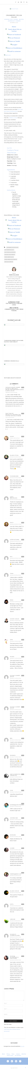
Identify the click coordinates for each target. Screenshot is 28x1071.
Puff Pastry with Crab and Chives (14, 304)
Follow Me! (22, 1046)
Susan (12, 436)
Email (5, 1008)
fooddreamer (14, 476)
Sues (11, 639)
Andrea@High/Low (15, 874)
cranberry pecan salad (12, 247)
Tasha (11, 573)
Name (5, 1003)
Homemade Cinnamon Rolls (11, 361)
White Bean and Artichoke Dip (12, 377)
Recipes (21, 19)
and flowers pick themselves (15, 775)
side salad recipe (9, 261)
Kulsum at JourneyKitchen (15, 935)
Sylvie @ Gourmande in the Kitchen (14, 957)
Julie (11, 790)
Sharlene (13, 835)
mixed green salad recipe (11, 259)
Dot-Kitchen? (18, 1055)
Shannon (12, 755)
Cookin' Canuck (14, 618)
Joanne (12, 848)
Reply (23, 387)
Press (13, 1054)
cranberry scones (13, 117)
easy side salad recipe (10, 252)
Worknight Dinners (14, 21)
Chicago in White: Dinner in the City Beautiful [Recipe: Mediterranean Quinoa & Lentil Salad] (15, 389)
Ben (11, 738)
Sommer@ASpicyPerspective (17, 804)
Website (5, 1014)
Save (8, 148)
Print (10, 148)
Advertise (24, 1054)
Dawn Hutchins (14, 539)
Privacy (8, 1054)
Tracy (12, 522)
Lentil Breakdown (13, 497)
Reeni (11, 600)
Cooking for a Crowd (11, 19)
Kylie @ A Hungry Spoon (15, 676)
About (3, 1054)
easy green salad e (9, 249)
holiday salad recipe (10, 254)
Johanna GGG (14, 818)
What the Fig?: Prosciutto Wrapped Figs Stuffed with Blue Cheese (13, 414)
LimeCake (12, 919)
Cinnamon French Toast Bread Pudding (14, 309)
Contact (18, 1054)
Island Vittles (14, 455)
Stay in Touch (10, 1055)
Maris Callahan (14, 274)
